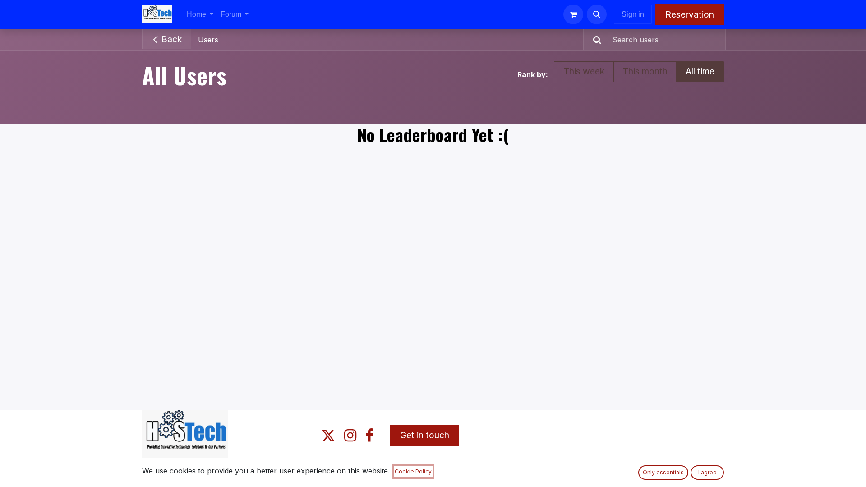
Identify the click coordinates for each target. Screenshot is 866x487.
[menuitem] (200, 14)
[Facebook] (369, 436)
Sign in (633, 14)
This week (583, 71)
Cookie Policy (413, 471)
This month (645, 71)
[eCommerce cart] (573, 14)
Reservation (689, 14)
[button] (597, 14)
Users (208, 39)
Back (170, 39)
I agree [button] (707, 472)
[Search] (593, 39)
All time (700, 71)
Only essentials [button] (663, 472)
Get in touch (424, 435)
